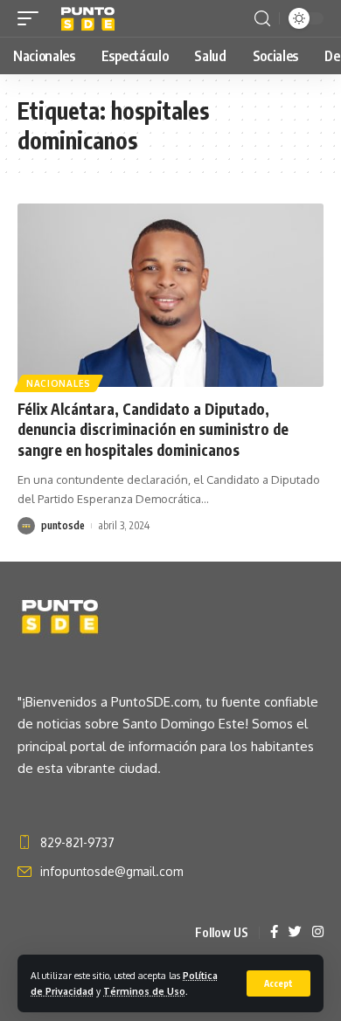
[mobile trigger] (32, 18)
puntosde (63, 525)
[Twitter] (295, 933)
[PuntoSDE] (89, 18)
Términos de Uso (144, 991)
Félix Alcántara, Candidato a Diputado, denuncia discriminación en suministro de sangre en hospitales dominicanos (153, 429)
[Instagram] (318, 933)
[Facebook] (274, 933)
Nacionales (58, 383)
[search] (262, 18)
